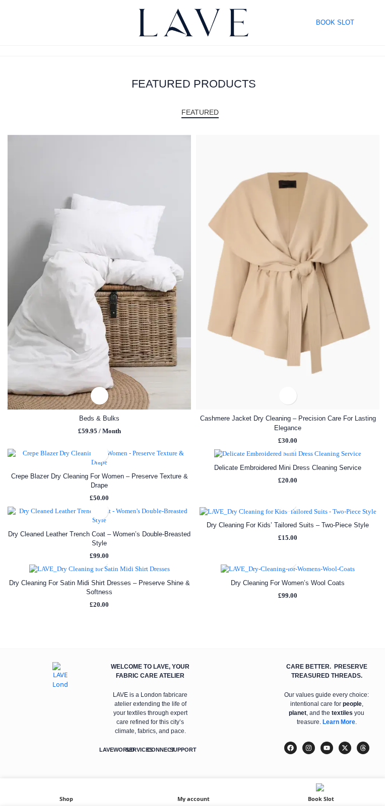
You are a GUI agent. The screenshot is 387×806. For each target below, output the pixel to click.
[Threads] (363, 748)
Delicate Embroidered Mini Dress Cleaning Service (287, 467)
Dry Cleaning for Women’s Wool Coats (288, 583)
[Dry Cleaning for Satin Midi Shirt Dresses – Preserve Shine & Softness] (99, 569)
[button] (99, 396)
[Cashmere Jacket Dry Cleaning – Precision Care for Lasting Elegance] (287, 272)
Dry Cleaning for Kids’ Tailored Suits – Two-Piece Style (288, 525)
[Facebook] (290, 748)
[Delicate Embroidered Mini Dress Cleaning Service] (287, 453)
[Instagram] (308, 748)
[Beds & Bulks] (99, 272)
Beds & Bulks (99, 418)
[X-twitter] (345, 748)
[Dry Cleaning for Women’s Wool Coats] (287, 569)
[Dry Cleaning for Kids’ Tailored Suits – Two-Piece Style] (287, 511)
